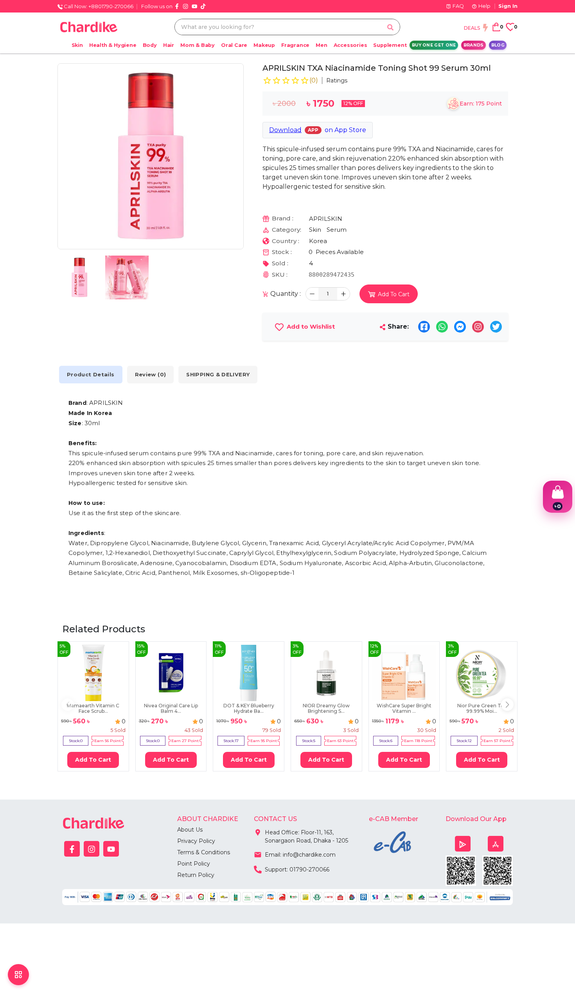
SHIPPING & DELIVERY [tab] (218, 374)
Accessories (350, 45)
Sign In (508, 6)
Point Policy (193, 863)
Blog (498, 45)
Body (150, 45)
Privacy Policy (196, 840)
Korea (318, 241)
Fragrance (295, 45)
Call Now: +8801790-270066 (98, 6)
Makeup (264, 45)
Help (484, 6)
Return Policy (195, 874)
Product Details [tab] (91, 374)
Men (321, 45)
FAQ (458, 6)
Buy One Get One (434, 45)
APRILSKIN (325, 218)
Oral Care (234, 45)
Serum (337, 229)
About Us (190, 829)
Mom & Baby (197, 45)
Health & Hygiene (113, 45)
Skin (77, 45)
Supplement (389, 45)
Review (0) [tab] (150, 374)
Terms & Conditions (203, 852)
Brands (474, 45)
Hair (168, 45)
